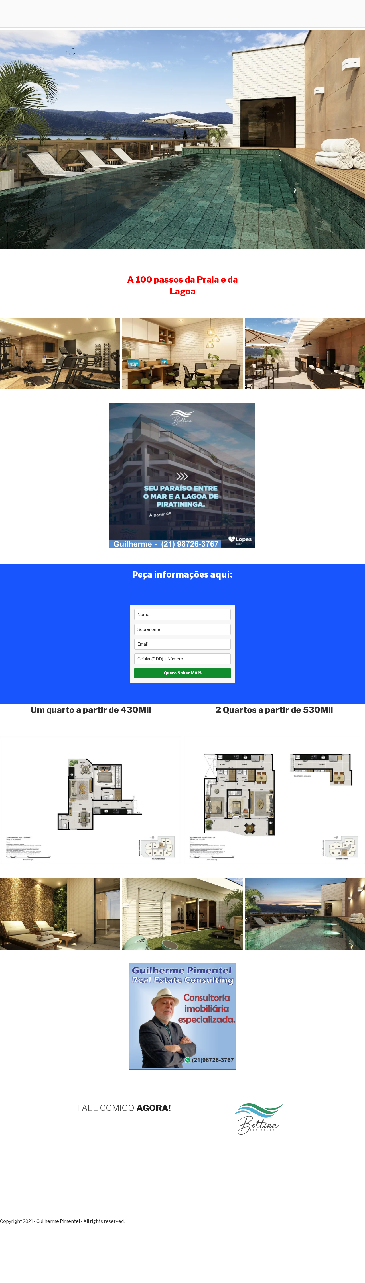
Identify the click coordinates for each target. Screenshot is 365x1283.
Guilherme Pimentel (58, 1221)
